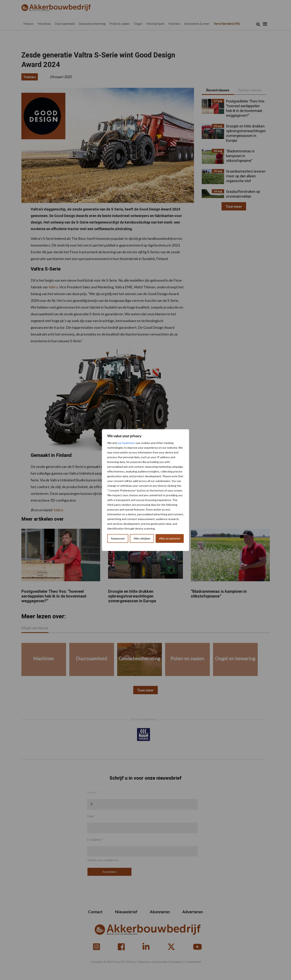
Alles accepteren (169, 538)
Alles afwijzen (142, 538)
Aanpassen (118, 538)
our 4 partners (126, 443)
